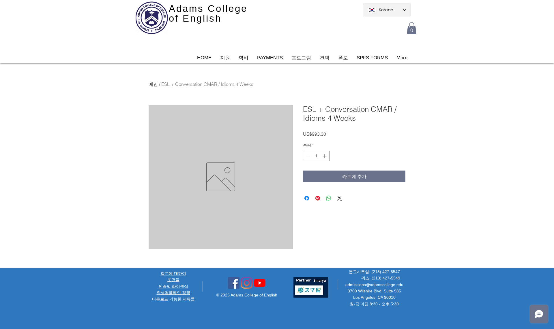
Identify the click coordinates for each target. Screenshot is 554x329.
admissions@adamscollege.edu (374, 284)
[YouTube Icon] (259, 283)
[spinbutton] (316, 156)
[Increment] (325, 156)
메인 (153, 84)
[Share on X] (339, 198)
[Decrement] (307, 156)
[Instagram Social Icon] (246, 283)
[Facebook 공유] (306, 198)
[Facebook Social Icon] (233, 283)
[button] (412, 28)
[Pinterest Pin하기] (317, 198)
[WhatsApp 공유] (328, 198)
